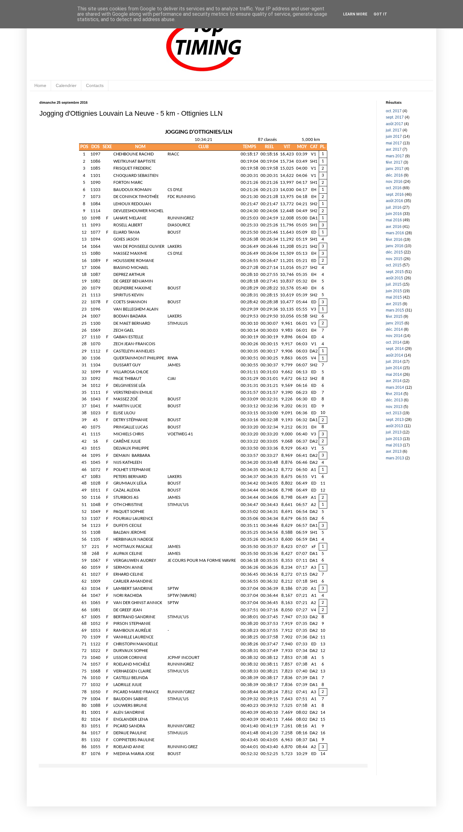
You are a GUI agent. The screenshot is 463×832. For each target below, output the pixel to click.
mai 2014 (394, 374)
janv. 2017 (394, 168)
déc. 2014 (394, 329)
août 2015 (394, 278)
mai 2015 (394, 297)
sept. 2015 (395, 272)
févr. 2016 (394, 239)
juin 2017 (394, 136)
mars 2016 (395, 233)
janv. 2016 (394, 246)
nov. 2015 (394, 259)
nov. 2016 (394, 181)
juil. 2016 (394, 207)
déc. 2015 (394, 252)
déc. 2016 (394, 175)
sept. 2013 (395, 419)
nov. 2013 (394, 406)
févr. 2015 (394, 316)
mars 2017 (395, 156)
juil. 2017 (394, 130)
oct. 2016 (394, 188)
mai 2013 (394, 445)
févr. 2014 (394, 394)
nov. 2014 (394, 336)
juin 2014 (394, 368)
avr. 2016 (394, 226)
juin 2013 (394, 439)
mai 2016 (394, 220)
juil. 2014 (394, 361)
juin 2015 (394, 291)
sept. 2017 (395, 117)
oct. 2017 (394, 111)
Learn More (355, 14)
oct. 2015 (394, 265)
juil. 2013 (394, 432)
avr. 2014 (394, 381)
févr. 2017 (394, 162)
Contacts (95, 85)
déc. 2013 (394, 400)
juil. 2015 (394, 284)
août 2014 (394, 355)
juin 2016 (394, 214)
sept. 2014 (395, 348)
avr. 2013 (394, 451)
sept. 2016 (395, 194)
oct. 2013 (394, 413)
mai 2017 (394, 143)
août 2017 (394, 124)
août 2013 (394, 426)
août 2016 (394, 201)
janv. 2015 (394, 323)
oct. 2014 (394, 342)
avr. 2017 (394, 149)
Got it (380, 14)
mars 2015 (395, 310)
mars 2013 (395, 458)
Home (40, 85)
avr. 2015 (394, 304)
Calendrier (66, 85)
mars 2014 (395, 387)
